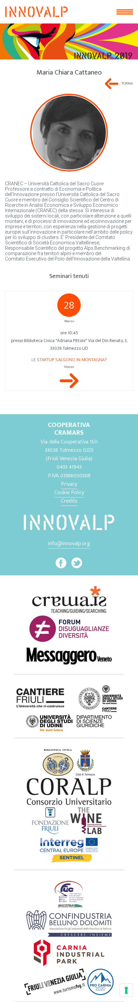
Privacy (69, 484)
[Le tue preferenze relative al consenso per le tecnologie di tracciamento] (126, 990)
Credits (69, 501)
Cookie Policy (69, 492)
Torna (127, 83)
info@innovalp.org (69, 543)
